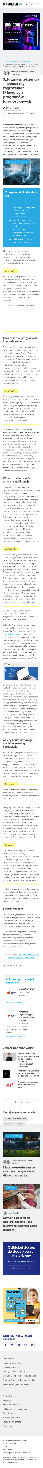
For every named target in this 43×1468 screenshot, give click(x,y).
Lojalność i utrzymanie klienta (17, 162)
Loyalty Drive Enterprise (13, 634)
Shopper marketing (14, 1136)
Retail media (11, 1188)
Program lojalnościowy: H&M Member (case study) (28, 1084)
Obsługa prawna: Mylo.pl (14, 1371)
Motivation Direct (27, 989)
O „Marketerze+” (10, 1396)
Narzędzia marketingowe (14, 1124)
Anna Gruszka (13, 1213)
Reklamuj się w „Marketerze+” (16, 1409)
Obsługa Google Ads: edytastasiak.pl (19, 1375)
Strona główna (11, 62)
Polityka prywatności (12, 1421)
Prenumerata (8, 1358)
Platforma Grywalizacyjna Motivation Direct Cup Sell (27, 1016)
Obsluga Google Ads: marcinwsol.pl (19, 1380)
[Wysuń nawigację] (38, 4)
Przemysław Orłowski (19, 72)
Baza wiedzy (25, 62)
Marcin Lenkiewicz (19, 1161)
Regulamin (7, 1426)
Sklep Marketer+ (10, 1413)
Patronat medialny (11, 1367)
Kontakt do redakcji (11, 1404)
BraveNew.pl (24, 1452)
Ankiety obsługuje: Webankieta (17, 1384)
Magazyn (7, 1400)
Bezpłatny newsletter (12, 1363)
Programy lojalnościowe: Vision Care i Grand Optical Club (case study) (28, 1073)
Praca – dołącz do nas (12, 1417)
